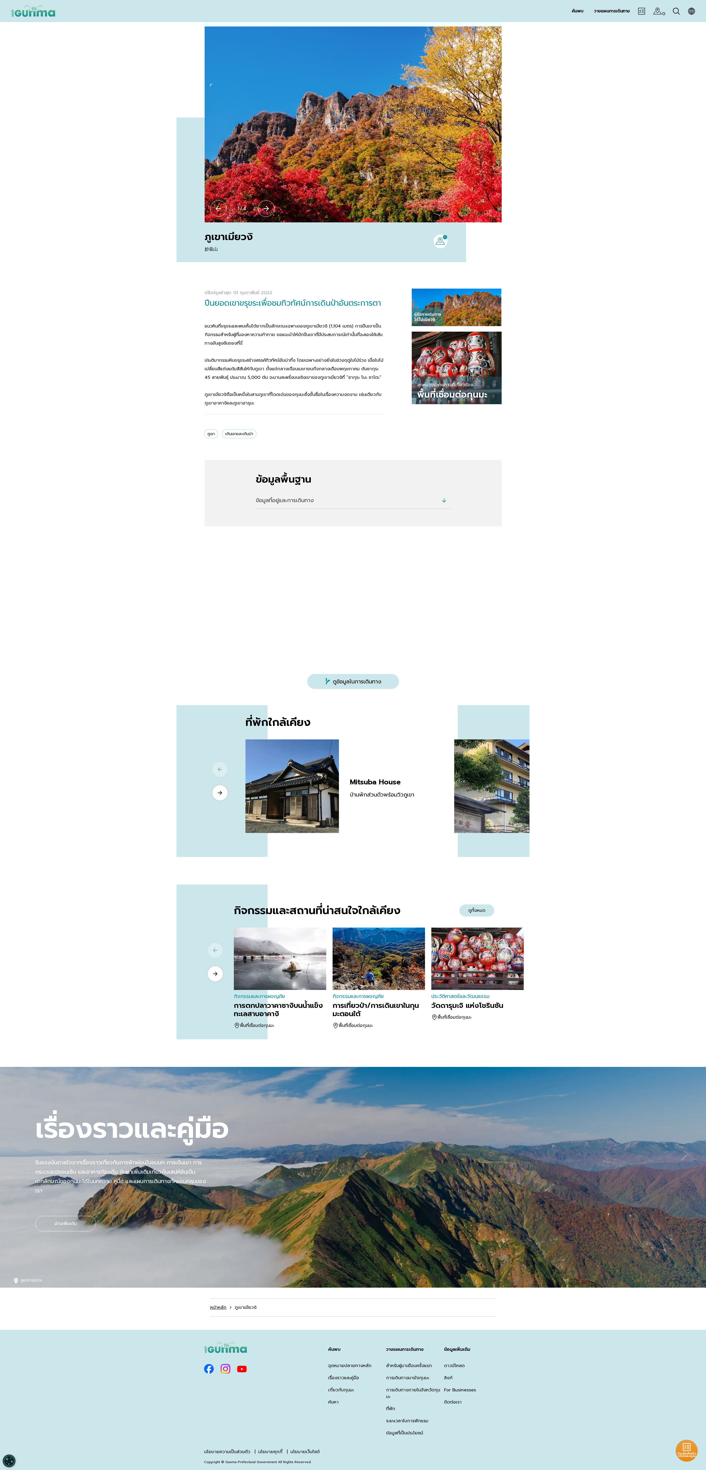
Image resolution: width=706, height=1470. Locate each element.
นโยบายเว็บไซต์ (305, 1451)
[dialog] (9, 1461)
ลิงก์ (448, 1378)
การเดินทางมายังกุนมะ (407, 1378)
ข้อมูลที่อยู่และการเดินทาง (285, 500)
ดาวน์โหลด (454, 1365)
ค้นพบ (334, 1349)
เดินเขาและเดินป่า (239, 434)
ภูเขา (211, 434)
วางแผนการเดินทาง (405, 1349)
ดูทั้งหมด (476, 910)
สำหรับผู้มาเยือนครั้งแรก (409, 1365)
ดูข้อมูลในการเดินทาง (357, 681)
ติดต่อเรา (453, 1402)
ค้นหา (333, 1402)
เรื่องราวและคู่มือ (343, 1378)
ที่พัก (390, 1408)
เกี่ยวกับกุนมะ (341, 1390)
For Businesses (460, 1390)
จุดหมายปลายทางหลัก (349, 1365)
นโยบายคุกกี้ (270, 1451)
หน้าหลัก (218, 1307)
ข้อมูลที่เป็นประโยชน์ (404, 1433)
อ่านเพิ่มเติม (66, 1223)
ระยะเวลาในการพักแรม (407, 1421)
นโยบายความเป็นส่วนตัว (227, 1451)
